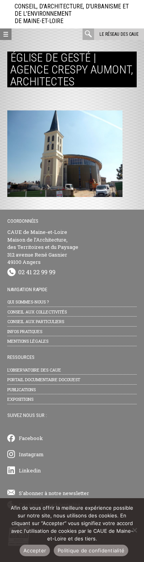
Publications (21, 389)
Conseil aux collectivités (37, 312)
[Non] (134, 530)
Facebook (31, 438)
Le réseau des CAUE (119, 34)
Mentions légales (27, 341)
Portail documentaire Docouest (43, 379)
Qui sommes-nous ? (28, 302)
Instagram (31, 454)
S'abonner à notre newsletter (54, 493)
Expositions (20, 399)
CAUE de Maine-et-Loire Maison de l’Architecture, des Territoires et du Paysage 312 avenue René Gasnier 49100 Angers (42, 246)
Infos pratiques (24, 331)
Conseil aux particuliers (35, 321)
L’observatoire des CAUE (34, 370)
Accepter (34, 550)
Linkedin (30, 470)
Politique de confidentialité (91, 550)
